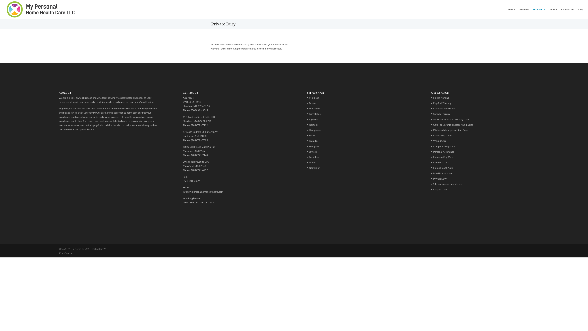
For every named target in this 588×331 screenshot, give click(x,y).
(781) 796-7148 (199, 155)
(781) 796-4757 (199, 170)
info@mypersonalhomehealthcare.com (203, 191)
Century (69, 252)
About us (524, 9)
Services (537, 9)
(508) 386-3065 (199, 110)
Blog (580, 9)
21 (60, 252)
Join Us (553, 9)
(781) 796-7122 (199, 125)
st (63, 252)
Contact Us (567, 9)
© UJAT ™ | (65, 248)
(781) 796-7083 (199, 140)
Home (511, 9)
